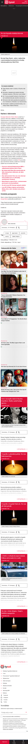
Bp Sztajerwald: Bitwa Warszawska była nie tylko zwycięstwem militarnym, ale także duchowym (13, 172)
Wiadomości (11, 5)
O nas (4, 673)
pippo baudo (15, 233)
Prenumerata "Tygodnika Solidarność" (11, 676)
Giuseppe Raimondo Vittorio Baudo (9, 117)
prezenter (23, 233)
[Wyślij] (26, 712)
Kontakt (4, 688)
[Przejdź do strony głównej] (10, 2)
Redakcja (5, 683)
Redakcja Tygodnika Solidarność (10, 671)
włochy (7, 236)
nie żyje (7, 233)
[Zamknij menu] (2, 2)
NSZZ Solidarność (24, 2)
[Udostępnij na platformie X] (19, 227)
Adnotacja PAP (6, 690)
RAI (19, 160)
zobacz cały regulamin (8, 729)
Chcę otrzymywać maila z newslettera (11, 716)
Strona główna (4, 5)
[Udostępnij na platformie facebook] (16, 227)
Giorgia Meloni (4, 199)
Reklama (5, 693)
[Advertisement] (14, 19)
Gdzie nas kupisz (6, 681)
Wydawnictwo (6, 678)
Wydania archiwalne (7, 685)
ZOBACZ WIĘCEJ (16, 236)
